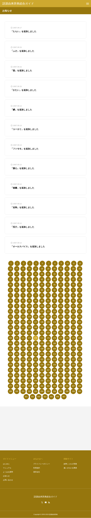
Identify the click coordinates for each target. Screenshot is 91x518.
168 (79, 333)
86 (17, 301)
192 (79, 343)
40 (29, 279)
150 (42, 327)
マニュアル (7, 468)
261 (60, 375)
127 (48, 317)
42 (42, 279)
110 (16, 311)
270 (42, 381)
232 (29, 365)
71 (73, 290)
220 (29, 359)
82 (67, 295)
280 (29, 386)
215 (73, 354)
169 (10, 338)
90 (42, 301)
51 (23, 285)
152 (54, 327)
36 (80, 274)
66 (42, 290)
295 (48, 391)
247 (48, 370)
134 (16, 322)
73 (10, 295)
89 (36, 301)
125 (35, 317)
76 (29, 295)
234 (42, 365)
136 (29, 322)
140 (54, 322)
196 (29, 349)
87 (23, 301)
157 (10, 333)
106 (67, 306)
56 (54, 285)
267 (23, 381)
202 (67, 349)
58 (67, 285)
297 (60, 391)
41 (36, 279)
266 (16, 381)
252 (79, 370)
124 (29, 317)
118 (67, 311)
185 (35, 343)
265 (10, 381)
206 (16, 354)
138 (42, 322)
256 (29, 375)
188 (54, 343)
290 (16, 391)
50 (17, 285)
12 (80, 263)
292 (29, 391)
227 (73, 359)
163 (48, 333)
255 (23, 375)
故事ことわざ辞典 (70, 464)
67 (48, 290)
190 (67, 343)
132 (79, 317)
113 (35, 311)
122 (16, 317)
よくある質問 (8, 472)
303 (38, 397)
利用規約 (36, 468)
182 (16, 343)
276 (79, 381)
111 (23, 311)
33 (61, 274)
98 (17, 306)
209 (35, 354)
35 (73, 274)
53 (36, 285)
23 (73, 269)
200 (54, 349)
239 (73, 365)
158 (16, 333)
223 (48, 359)
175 (48, 338)
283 (48, 386)
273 (60, 381)
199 (48, 349)
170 (16, 338)
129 (60, 317)
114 (42, 311)
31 (48, 274)
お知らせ (6, 476)
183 (23, 343)
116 (54, 311)
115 (48, 311)
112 (29, 311)
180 (79, 338)
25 (10, 274)
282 (42, 386)
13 (10, 269)
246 (42, 370)
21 (61, 269)
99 (23, 306)
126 (42, 317)
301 (26, 397)
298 (67, 391)
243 (23, 370)
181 (10, 343)
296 (54, 391)
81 (61, 295)
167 (73, 333)
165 (60, 333)
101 (35, 306)
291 (23, 391)
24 (80, 269)
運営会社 (36, 472)
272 (54, 381)
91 (48, 301)
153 (60, 327)
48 (80, 279)
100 (29, 306)
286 (67, 386)
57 (61, 285)
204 (79, 349)
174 (42, 338)
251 (73, 370)
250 (67, 370)
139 (48, 322)
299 (73, 391)
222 (42, 359)
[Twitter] (42, 502)
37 (10, 279)
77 (36, 295)
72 (80, 290)
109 (10, 311)
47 (73, 279)
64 (29, 290)
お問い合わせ (8, 480)
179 (73, 338)
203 (73, 349)
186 (42, 343)
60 (80, 285)
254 (16, 375)
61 (10, 290)
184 (29, 343)
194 (16, 349)
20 (54, 269)
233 (35, 365)
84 (80, 295)
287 (73, 386)
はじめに (6, 464)
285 (60, 386)
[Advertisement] (67, 428)
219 (23, 359)
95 (73, 301)
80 (54, 295)
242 (16, 370)
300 (79, 391)
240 (79, 365)
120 (79, 311)
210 (42, 354)
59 (73, 285)
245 (35, 370)
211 (48, 354)
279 (23, 386)
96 (80, 301)
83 (73, 295)
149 (35, 327)
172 (29, 338)
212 (54, 354)
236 (54, 365)
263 (73, 375)
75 (23, 295)
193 (10, 349)
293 (35, 391)
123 (23, 317)
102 (42, 306)
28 (29, 274)
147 (23, 327)
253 (10, 375)
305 (51, 397)
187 (48, 343)
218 (16, 359)
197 (35, 349)
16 (29, 269)
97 (10, 306)
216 (79, 354)
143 (73, 322)
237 (60, 365)
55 (48, 285)
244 (29, 370)
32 (54, 274)
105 (60, 306)
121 (10, 317)
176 (54, 338)
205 (10, 354)
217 (10, 359)
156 (79, 327)
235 (48, 365)
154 (67, 327)
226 (67, 359)
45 (61, 279)
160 (29, 333)
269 (35, 381)
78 (42, 295)
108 (79, 306)
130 (67, 317)
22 (67, 269)
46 (67, 279)
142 (67, 322)
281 (35, 386)
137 (35, 322)
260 (54, 375)
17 (36, 269)
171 (23, 338)
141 (60, 322)
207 (23, 354)
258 (42, 375)
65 (36, 290)
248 (54, 370)
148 (29, 327)
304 (45, 397)
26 (17, 274)
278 (16, 386)
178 (67, 338)
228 (79, 359)
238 (67, 365)
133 (10, 322)
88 (29, 301)
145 (10, 327)
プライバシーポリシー (41, 464)
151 (48, 327)
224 (54, 359)
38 (17, 279)
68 (54, 290)
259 (48, 375)
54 (42, 285)
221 (35, 359)
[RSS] (49, 502)
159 (23, 333)
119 (73, 311)
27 (23, 274)
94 (67, 301)
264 (79, 375)
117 (60, 311)
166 (67, 333)
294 (42, 391)
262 (67, 375)
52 (29, 285)
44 (54, 279)
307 (63, 397)
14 (17, 269)
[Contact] (46, 502)
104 (54, 306)
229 (10, 365)
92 (54, 301)
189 (60, 343)
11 (74, 263)
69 (61, 290)
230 (16, 365)
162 (42, 333)
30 (42, 274)
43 (48, 279)
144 (79, 322)
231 (23, 365)
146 (16, 327)
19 (48, 269)
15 (23, 269)
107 (73, 306)
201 (60, 349)
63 (23, 290)
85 (10, 301)
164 (54, 333)
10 (67, 263)
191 (73, 343)
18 (42, 269)
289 (10, 391)
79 (48, 295)
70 (67, 290)
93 (61, 301)
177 (60, 338)
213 (60, 354)
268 (29, 381)
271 (48, 381)
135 (23, 322)
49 (10, 285)
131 (73, 317)
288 (79, 386)
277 (10, 386)
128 (54, 317)
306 (57, 397)
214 (67, 354)
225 (60, 359)
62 (17, 290)
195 (23, 349)
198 (42, 349)
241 (10, 370)
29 (36, 274)
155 (73, 327)
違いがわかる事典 (70, 468)
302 (32, 397)
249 (60, 370)
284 (54, 386)
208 (29, 354)
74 (17, 295)
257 (35, 375)
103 (48, 306)
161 (35, 333)
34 (67, 274)
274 (67, 381)
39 (23, 279)
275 (73, 381)
